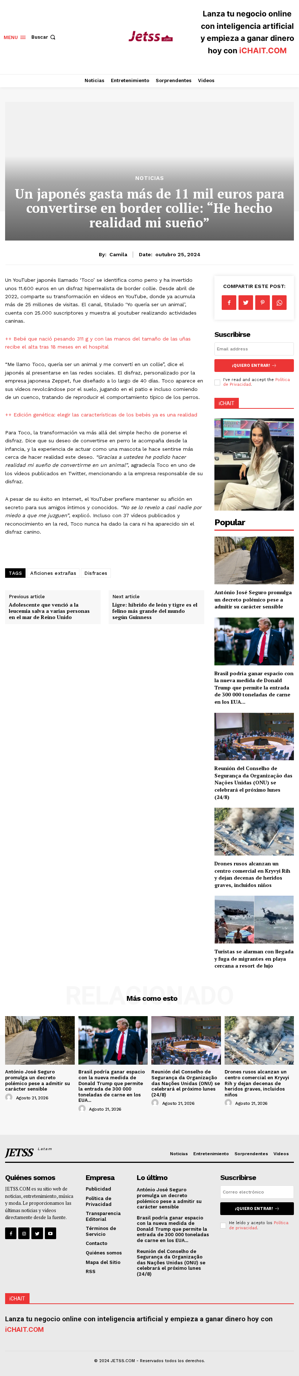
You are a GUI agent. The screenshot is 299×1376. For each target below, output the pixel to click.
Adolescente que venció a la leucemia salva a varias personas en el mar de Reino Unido (49, 610)
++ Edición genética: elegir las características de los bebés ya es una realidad (101, 415)
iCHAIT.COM (263, 50)
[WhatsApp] (279, 302)
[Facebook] (229, 302)
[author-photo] (10, 1098)
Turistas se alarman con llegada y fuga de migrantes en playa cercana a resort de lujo (254, 958)
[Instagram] (24, 1233)
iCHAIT (226, 403)
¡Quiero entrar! (251, 365)
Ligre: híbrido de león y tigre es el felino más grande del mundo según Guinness (154, 610)
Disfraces (96, 573)
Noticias (149, 178)
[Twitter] (245, 302)
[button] (44, 37)
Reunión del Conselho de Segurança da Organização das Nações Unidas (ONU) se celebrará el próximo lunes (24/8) (253, 782)
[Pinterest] (262, 302)
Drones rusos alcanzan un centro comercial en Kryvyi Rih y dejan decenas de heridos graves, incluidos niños (252, 874)
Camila (118, 254)
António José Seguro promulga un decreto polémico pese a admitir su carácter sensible (253, 599)
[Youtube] (50, 1233)
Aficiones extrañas (53, 573)
